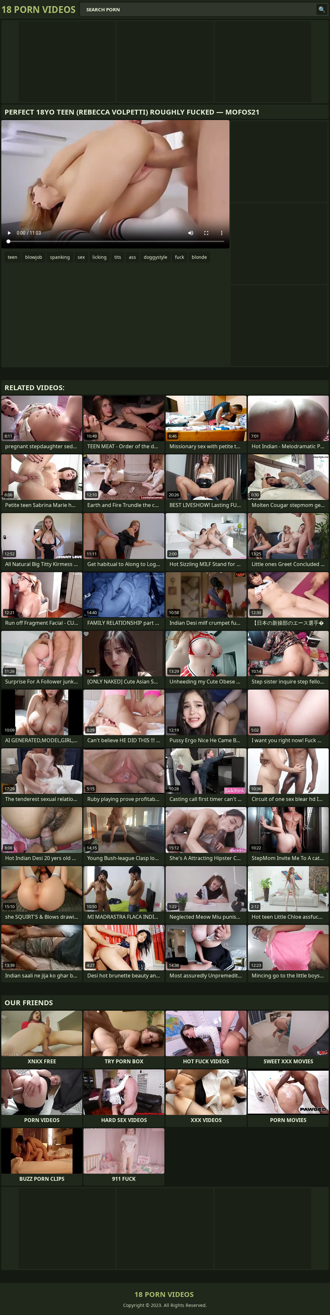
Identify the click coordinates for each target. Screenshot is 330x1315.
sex (81, 257)
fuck (179, 257)
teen (12, 257)
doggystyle (155, 257)
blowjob (33, 257)
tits (117, 257)
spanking (60, 257)
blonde (199, 257)
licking (99, 257)
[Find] (321, 9)
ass (132, 257)
